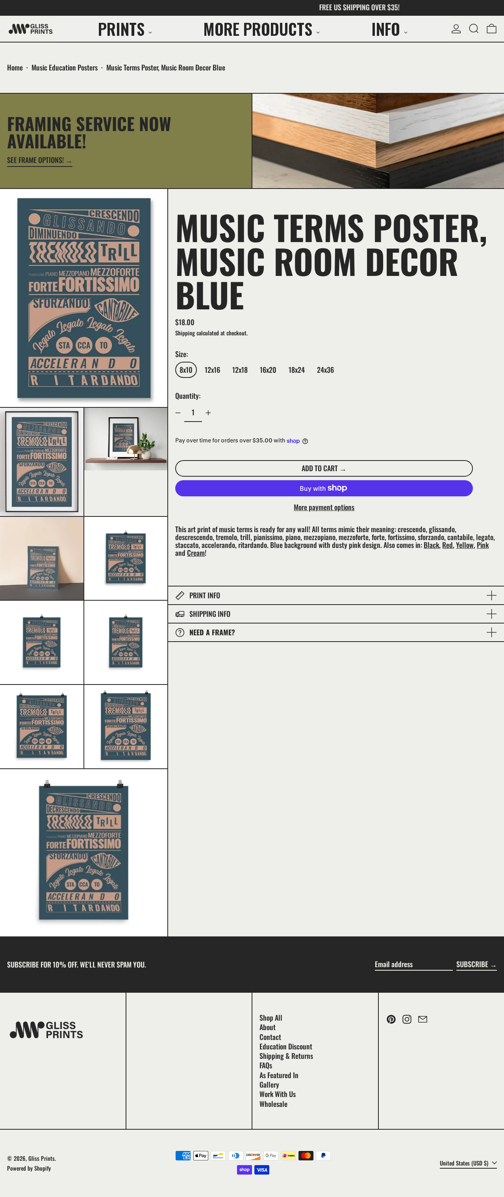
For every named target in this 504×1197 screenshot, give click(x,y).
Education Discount (285, 1046)
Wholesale (273, 1104)
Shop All (270, 1017)
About (267, 1027)
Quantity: (187, 395)
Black (431, 545)
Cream (196, 553)
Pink (483, 545)
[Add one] (208, 413)
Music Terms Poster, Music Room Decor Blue (165, 67)
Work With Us (277, 1094)
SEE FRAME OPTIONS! (35, 160)
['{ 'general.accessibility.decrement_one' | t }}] (178, 413)
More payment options (324, 507)
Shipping (185, 333)
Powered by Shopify (29, 1168)
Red (447, 545)
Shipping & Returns (286, 1056)
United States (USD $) (465, 1163)
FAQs (265, 1065)
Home (15, 67)
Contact (270, 1037)
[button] (474, 29)
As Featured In (278, 1075)
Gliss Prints (41, 1158)
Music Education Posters (65, 67)
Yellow (465, 545)
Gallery (269, 1084)
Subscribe (472, 964)
